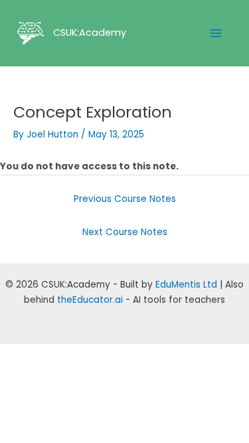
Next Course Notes (124, 232)
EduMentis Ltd (186, 284)
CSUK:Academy (89, 32)
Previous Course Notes (125, 199)
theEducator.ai (90, 300)
